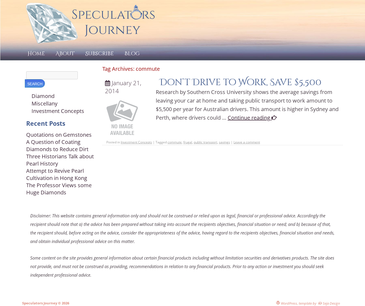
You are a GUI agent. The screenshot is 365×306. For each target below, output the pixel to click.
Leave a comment (247, 142)
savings (224, 142)
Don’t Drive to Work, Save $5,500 (240, 82)
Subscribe (99, 53)
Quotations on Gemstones (59, 134)
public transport (205, 142)
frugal (187, 142)
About (65, 53)
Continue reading (249, 117)
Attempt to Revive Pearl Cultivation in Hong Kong (56, 174)
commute (175, 142)
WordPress (288, 303)
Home (36, 53)
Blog (132, 53)
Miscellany (44, 103)
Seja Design (331, 303)
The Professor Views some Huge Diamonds (59, 189)
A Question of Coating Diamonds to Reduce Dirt (57, 145)
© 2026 (63, 303)
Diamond (43, 96)
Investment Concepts (136, 142)
